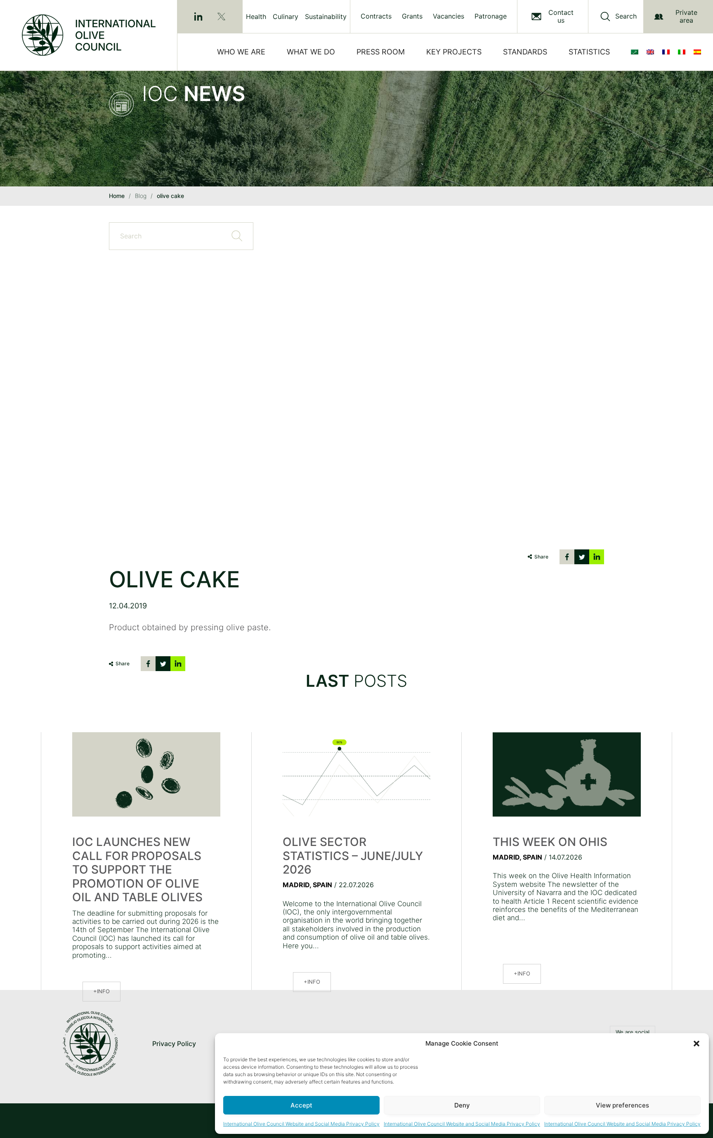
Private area (686, 16)
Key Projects (454, 51)
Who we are (241, 51)
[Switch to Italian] (683, 52)
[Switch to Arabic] (636, 52)
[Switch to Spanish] (699, 52)
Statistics (589, 51)
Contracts (376, 16)
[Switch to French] (667, 52)
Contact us (561, 16)
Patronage (491, 16)
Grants (412, 16)
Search (626, 16)
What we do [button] (311, 51)
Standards (525, 51)
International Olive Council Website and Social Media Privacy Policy (301, 1124)
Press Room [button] (380, 51)
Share (541, 557)
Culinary (285, 16)
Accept (301, 1105)
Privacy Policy (174, 1043)
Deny (462, 1105)
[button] (696, 1043)
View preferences (622, 1105)
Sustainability (326, 16)
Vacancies (448, 16)
